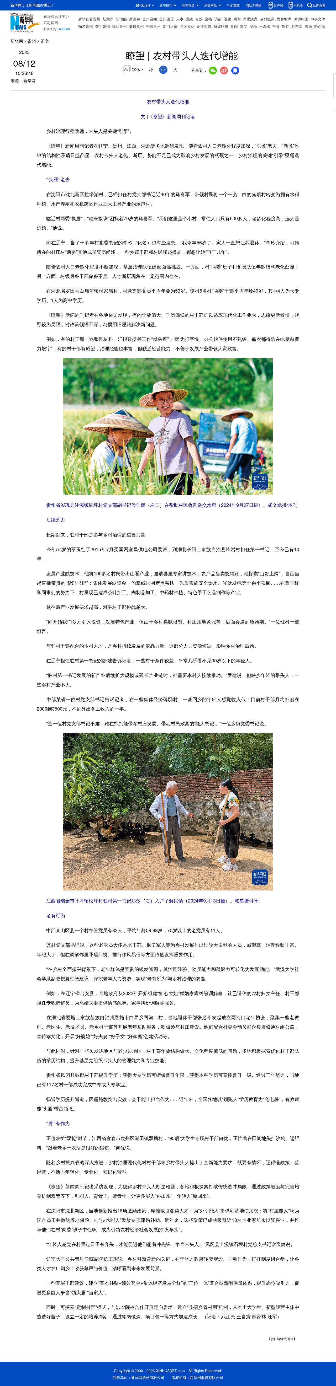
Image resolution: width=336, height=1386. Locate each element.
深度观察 (250, 19)
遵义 (243, 26)
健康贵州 (136, 26)
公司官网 (50, 22)
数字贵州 (102, 26)
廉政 (189, 19)
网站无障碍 (253, 5)
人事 (179, 19)
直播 (208, 19)
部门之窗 (170, 26)
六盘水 (264, 26)
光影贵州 (153, 26)
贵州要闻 (149, 19)
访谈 (218, 19)
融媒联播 (221, 26)
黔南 (308, 26)
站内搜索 (319, 5)
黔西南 (319, 26)
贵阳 (234, 26)
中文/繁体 (233, 5)
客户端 (278, 5)
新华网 (16, 41)
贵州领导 (166, 19)
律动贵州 (119, 26)
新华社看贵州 (89, 19)
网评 (237, 19)
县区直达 (187, 26)
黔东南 (296, 26)
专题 (199, 19)
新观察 (108, 19)
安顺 (253, 26)
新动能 (121, 19)
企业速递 (204, 26)
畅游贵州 (85, 26)
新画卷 (134, 19)
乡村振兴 (267, 19)
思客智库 (284, 19)
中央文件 (318, 19)
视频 (227, 19)
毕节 (276, 26)
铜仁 (285, 26)
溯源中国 (301, 19)
